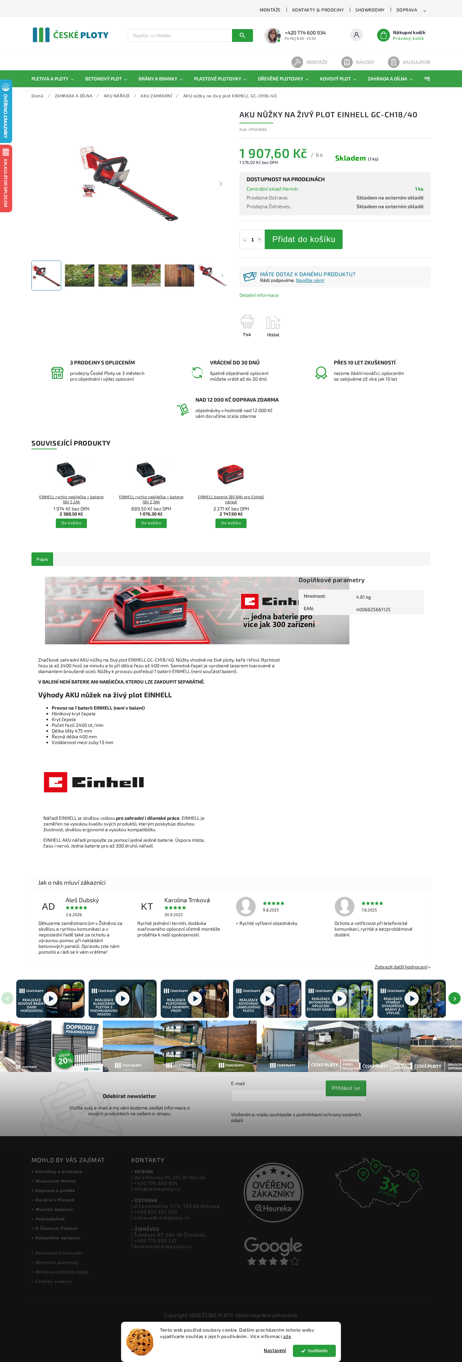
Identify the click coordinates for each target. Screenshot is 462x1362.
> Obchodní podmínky (55, 1262)
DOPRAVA (406, 10)
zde (287, 1336)
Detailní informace (259, 295)
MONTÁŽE (270, 10)
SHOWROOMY (370, 10)
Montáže (317, 62)
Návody (365, 62)
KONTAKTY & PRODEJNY (318, 10)
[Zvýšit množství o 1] (260, 240)
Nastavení (275, 1350)
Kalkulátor (417, 62)
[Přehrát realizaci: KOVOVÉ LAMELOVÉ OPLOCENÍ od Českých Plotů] (267, 999)
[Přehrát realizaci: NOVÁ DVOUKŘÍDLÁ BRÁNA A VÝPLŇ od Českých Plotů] (411, 999)
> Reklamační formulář (57, 1253)
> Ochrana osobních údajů (59, 1271)
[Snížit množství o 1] (244, 240)
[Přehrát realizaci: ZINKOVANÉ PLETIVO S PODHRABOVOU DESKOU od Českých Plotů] (123, 999)
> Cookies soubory (51, 1281)
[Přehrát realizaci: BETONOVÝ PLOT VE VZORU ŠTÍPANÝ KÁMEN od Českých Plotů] (339, 999)
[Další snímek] (221, 183)
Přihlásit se (346, 1088)
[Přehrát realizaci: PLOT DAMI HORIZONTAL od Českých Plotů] (50, 999)
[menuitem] (55, 78)
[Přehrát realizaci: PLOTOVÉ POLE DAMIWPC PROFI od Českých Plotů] (195, 999)
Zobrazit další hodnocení (401, 967)
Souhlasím (318, 1350)
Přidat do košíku (304, 239)
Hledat (242, 35)
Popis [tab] (42, 559)
